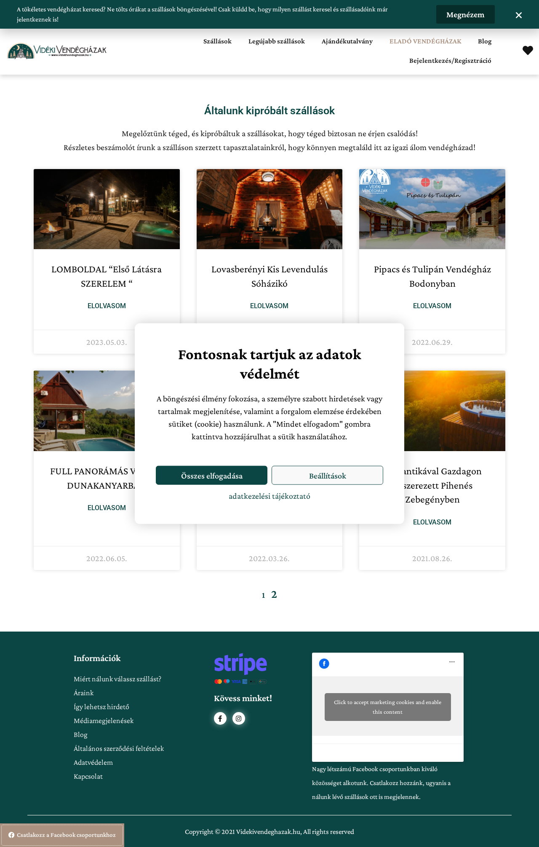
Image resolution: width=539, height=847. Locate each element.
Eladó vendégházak (425, 41)
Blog (484, 41)
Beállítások (327, 475)
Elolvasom (107, 306)
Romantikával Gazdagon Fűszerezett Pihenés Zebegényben (432, 485)
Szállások (217, 41)
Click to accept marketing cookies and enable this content (387, 707)
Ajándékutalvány (347, 41)
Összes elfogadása (212, 475)
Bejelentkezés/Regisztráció (450, 60)
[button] (519, 15)
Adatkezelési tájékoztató (269, 495)
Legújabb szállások (276, 41)
